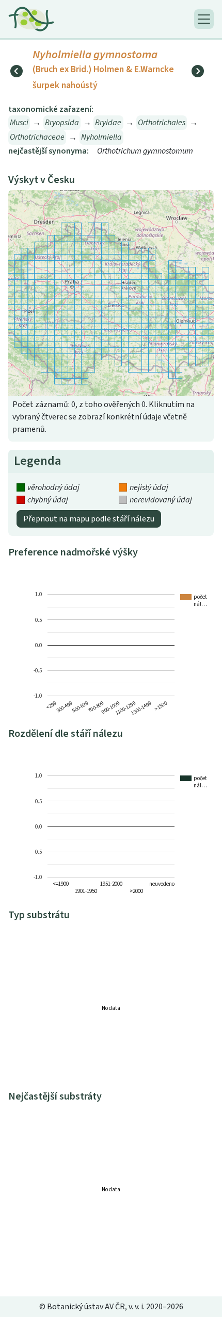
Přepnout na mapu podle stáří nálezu (88, 519)
